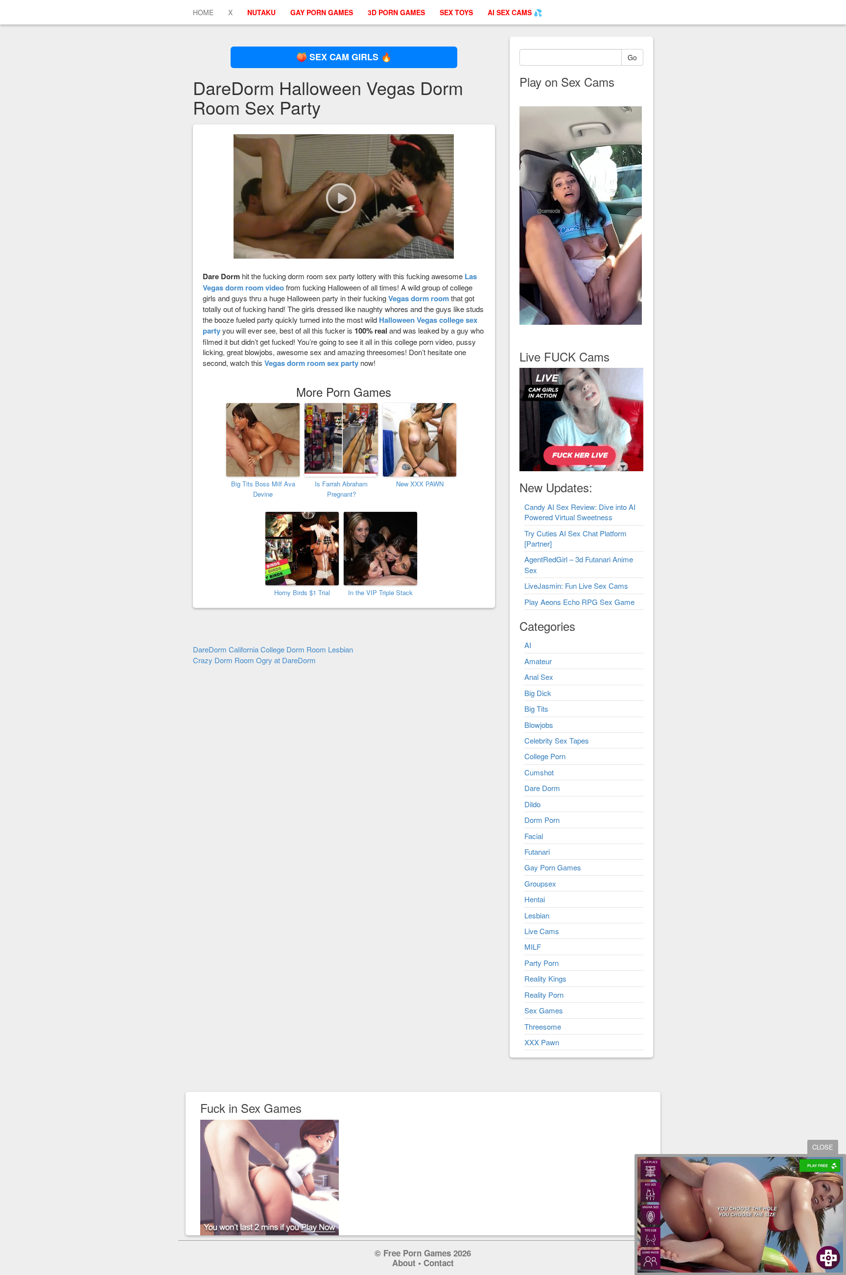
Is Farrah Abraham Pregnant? (341, 489)
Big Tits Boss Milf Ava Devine (263, 489)
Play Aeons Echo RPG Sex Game (579, 602)
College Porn (544, 756)
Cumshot (539, 772)
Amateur (538, 661)
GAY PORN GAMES (321, 12)
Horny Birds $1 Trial (302, 592)
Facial (533, 836)
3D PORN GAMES (396, 12)
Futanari (537, 851)
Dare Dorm (542, 788)
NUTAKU (261, 12)
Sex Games (543, 1010)
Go (632, 57)
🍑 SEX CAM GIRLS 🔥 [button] (344, 56)
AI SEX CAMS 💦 (515, 12)
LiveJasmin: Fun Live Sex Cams (576, 585)
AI (527, 645)
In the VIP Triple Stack (380, 592)
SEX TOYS (456, 12)
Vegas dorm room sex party (311, 363)
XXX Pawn (541, 1042)
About (404, 1263)
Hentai (534, 899)
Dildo (532, 804)
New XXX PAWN (420, 483)
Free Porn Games (417, 1253)
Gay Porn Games (552, 867)
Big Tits (536, 708)
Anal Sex (538, 677)
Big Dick (537, 693)
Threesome (542, 1026)
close (822, 1147)
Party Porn (541, 963)
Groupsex (540, 883)
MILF (532, 946)
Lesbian (536, 915)
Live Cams (541, 931)
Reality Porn (544, 994)
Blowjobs (538, 725)
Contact (438, 1263)
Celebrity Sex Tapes (556, 740)
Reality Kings (545, 978)
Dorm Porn (542, 820)
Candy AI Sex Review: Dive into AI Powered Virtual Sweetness (579, 512)
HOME (203, 12)
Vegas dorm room (418, 298)
